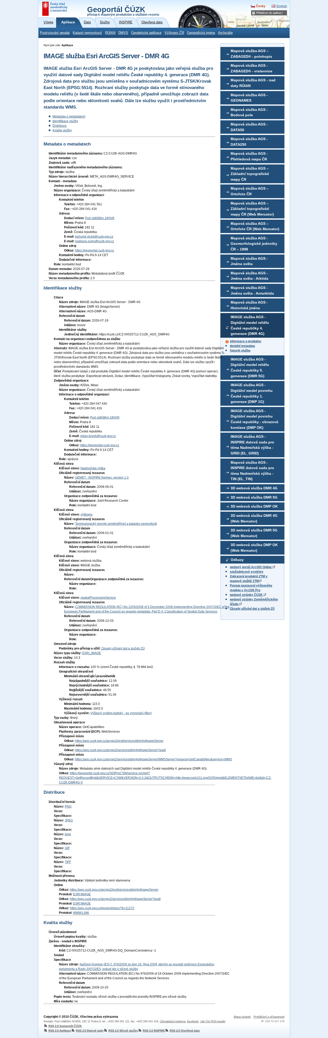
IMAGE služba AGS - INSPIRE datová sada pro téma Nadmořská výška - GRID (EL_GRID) (252, 444)
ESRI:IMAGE (82, 894)
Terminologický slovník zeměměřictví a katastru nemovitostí (116, 524)
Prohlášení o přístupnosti (268, 1016)
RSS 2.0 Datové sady (90, 1030)
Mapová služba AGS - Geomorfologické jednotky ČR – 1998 (254, 243)
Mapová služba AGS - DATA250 (249, 142)
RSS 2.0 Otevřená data (185, 1030)
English (281, 6)
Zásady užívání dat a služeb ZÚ (252, 608)
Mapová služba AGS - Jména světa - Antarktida (252, 290)
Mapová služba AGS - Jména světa (249, 261)
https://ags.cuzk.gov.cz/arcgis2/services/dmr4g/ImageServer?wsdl (120, 750)
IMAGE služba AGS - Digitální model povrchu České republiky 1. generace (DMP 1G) (252, 393)
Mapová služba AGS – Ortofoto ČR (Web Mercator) (255, 226)
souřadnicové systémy (246, 572)
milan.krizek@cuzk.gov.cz (98, 436)
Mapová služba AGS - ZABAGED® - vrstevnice (251, 68)
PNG (68, 806)
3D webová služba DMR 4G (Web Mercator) (254, 518)
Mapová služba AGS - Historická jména (249, 305)
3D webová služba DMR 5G (254, 497)
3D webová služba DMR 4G (254, 488)
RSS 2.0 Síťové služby (123, 1030)
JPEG (69, 820)
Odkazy (237, 560)
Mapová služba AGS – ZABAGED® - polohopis (251, 54)
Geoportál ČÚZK (123, 10)
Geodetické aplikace (146, 33)
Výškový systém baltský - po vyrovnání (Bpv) (121, 713)
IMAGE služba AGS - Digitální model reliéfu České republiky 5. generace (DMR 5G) (250, 367)
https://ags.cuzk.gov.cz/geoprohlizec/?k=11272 (102, 908)
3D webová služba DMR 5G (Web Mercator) (254, 533)
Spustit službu (240, 350)
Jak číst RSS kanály (212, 1021)
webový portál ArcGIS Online (251, 567)
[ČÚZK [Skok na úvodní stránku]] (55, 8)
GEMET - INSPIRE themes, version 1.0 (102, 477)
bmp (68, 834)
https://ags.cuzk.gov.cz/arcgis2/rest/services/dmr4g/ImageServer (119, 741)
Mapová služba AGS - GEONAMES (249, 98)
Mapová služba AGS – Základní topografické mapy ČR (250, 173)
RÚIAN (110, 33)
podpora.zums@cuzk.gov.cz (94, 241)
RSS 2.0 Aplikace (59, 1030)
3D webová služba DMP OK (254, 506)
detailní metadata (242, 346)
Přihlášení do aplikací (269, 12)
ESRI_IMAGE (91, 653)
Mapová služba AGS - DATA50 (249, 127)
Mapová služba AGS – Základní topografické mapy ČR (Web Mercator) (252, 208)
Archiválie (225, 33)
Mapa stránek (242, 1016)
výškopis (86, 514)
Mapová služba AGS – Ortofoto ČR (250, 191)
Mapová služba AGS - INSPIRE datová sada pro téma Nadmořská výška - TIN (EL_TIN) (252, 470)
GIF (67, 848)
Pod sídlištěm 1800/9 (99, 218)
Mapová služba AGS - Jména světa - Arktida (249, 276)
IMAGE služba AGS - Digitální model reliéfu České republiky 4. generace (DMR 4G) (250, 325)
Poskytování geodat (55, 33)
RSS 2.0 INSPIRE (154, 1030)
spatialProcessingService (98, 597)
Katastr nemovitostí (87, 33)
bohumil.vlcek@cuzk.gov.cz (94, 236)
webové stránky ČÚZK (246, 595)
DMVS (123, 33)
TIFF (68, 862)
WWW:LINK (81, 913)
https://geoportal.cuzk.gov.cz (94, 250)
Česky (260, 6)
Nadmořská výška (92, 468)
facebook (193, 1021)
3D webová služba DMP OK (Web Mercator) (254, 547)
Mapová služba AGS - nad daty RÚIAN (253, 83)
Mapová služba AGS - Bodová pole (249, 112)
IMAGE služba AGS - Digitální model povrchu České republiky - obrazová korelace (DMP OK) (254, 419)
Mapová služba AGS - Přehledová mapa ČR (249, 156)
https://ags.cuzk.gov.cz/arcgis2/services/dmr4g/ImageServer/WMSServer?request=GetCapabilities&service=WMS (153, 759)
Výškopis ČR (174, 33)
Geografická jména (201, 33)
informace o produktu (245, 341)
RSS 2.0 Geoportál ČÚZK (65, 1025)
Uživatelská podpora (173, 1021)
